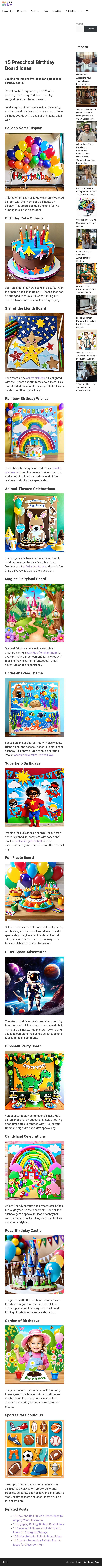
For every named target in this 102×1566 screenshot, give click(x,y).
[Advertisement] (34, 41)
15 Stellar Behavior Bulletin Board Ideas (37, 1536)
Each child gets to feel (28, 841)
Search (79, 24)
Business (35, 11)
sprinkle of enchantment (41, 652)
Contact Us (81, 1562)
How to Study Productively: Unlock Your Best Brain (85, 289)
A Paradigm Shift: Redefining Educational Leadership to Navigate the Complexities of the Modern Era (85, 153)
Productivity (7, 11)
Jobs (46, 11)
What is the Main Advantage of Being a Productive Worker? (86, 355)
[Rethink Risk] (8, 3)
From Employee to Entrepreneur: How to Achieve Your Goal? (86, 191)
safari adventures (33, 566)
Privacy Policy (94, 1562)
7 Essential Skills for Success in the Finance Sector (85, 387)
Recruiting (57, 11)
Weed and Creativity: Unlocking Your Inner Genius (86, 223)
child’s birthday (35, 378)
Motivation (21, 11)
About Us (70, 1562)
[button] (87, 11)
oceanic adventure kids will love (34, 755)
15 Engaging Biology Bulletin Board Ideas (38, 1524)
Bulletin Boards (72, 11)
